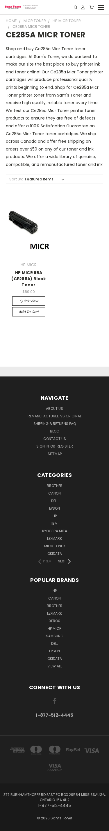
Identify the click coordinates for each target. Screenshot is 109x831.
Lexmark (54, 538)
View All (54, 666)
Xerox (54, 620)
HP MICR (55, 628)
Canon (54, 493)
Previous (9, 825)
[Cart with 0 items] (91, 7)
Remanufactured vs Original (54, 416)
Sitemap (55, 453)
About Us (54, 408)
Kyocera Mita (54, 530)
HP (55, 515)
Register (65, 446)
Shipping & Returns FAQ (54, 423)
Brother (54, 485)
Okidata (54, 658)
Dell (54, 500)
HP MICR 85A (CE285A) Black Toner (28, 279)
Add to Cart (29, 311)
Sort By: (16, 179)
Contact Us (54, 438)
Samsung (54, 635)
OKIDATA (54, 553)
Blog (54, 431)
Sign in (43, 446)
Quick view (28, 300)
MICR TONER (54, 546)
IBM (54, 523)
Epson (54, 508)
